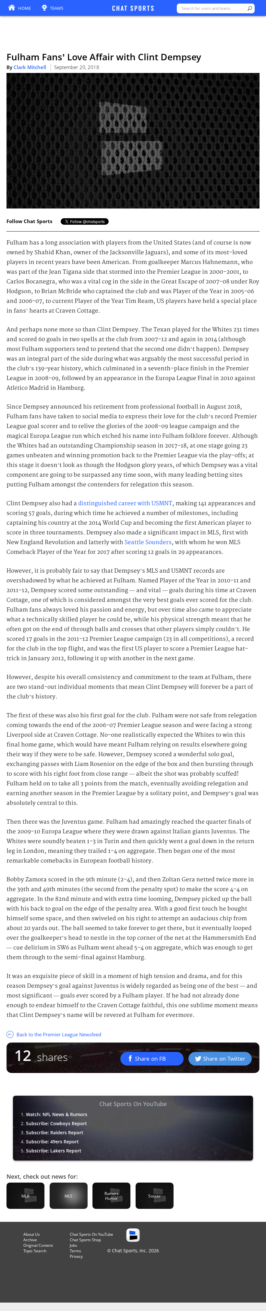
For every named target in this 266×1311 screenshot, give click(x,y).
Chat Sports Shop (85, 1240)
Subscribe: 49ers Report (52, 1141)
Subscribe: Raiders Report (54, 1132)
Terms (75, 1251)
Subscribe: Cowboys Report (56, 1123)
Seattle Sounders (148, 542)
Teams (56, 8)
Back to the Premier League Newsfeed (58, 1034)
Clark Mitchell (30, 67)
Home (24, 8)
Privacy (76, 1256)
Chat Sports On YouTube (91, 1234)
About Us (31, 1234)
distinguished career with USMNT (125, 503)
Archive (30, 1240)
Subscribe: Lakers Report (53, 1151)
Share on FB (150, 1058)
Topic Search (34, 1251)
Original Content (38, 1245)
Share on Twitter (224, 1058)
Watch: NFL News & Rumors (56, 1114)
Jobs (73, 1245)
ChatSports (133, 9)
